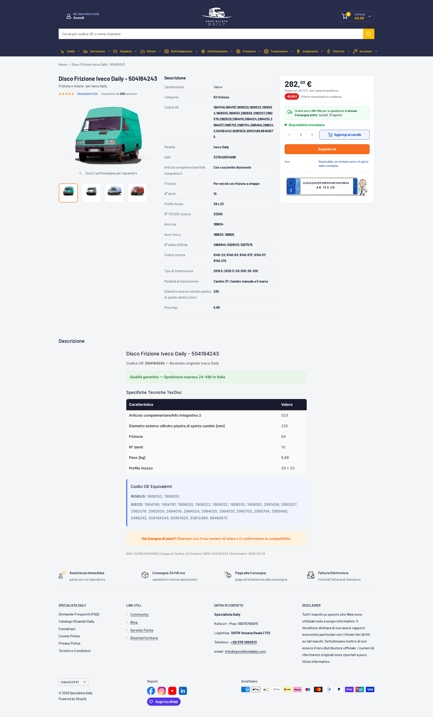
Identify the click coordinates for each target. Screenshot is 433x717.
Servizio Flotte (141, 630)
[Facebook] (151, 691)
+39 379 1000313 (244, 642)
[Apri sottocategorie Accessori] (376, 51)
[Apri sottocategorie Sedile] (79, 51)
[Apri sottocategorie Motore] (160, 51)
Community (139, 614)
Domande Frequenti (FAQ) (79, 614)
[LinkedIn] (183, 691)
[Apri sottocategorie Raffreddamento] (196, 51)
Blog (134, 622)
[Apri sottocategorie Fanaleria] (135, 51)
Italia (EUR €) (69, 682)
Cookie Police (69, 636)
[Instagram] (162, 691)
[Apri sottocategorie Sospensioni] (322, 51)
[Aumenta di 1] (312, 134)
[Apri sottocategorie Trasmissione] (291, 51)
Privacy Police (70, 643)
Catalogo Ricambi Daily (76, 621)
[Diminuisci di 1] (289, 134)
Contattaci (67, 629)
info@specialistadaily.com (245, 651)
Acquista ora (327, 149)
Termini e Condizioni (75, 650)
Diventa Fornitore (144, 638)
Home (63, 64)
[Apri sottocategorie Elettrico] (348, 51)
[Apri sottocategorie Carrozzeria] (109, 51)
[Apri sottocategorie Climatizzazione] (231, 51)
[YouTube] (172, 691)
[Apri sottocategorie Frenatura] (259, 51)
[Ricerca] (368, 34)
